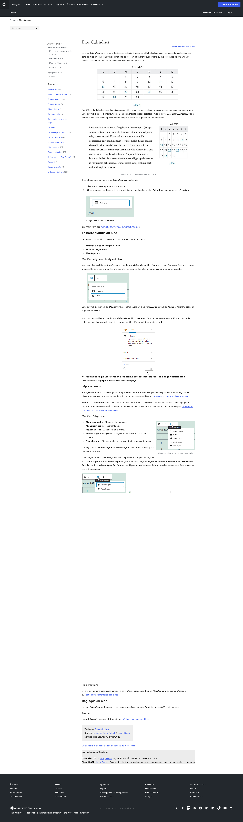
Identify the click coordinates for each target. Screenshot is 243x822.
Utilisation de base (56, 172)
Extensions (59, 792)
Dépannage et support (57, 132)
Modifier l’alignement (58, 63)
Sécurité (51, 162)
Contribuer (149, 784)
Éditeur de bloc (54, 99)
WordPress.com (198, 784)
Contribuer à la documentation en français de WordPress (108, 745)
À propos (14, 784)
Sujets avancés (54, 167)
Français (37, 808)
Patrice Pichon (102, 729)
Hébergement (16, 792)
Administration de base (57, 94)
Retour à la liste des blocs (183, 46)
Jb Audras (97, 733)
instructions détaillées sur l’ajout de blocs (119, 226)
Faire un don (151, 792)
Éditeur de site (54, 104)
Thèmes (58, 789)
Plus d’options (55, 67)
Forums (13, 13)
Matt (193, 789)
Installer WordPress (56, 142)
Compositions (61, 797)
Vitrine (57, 784)
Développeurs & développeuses (114, 792)
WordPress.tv (107, 797)
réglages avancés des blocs (136, 719)
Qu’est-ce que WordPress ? (59, 157)
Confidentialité (16, 797)
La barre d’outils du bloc (57, 48)
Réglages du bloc (54, 73)
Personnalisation (55, 152)
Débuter (51, 127)
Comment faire (54, 114)
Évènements (150, 789)
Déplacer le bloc (56, 58)
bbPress (194, 792)
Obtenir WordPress (229, 4)
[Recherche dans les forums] (37, 28)
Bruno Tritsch (109, 733)
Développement (55, 137)
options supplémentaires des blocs (102, 694)
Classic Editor (53, 109)
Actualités (14, 789)
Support (103, 789)
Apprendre (104, 784)
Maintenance (53, 147)
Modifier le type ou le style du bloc (102, 259)
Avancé (52, 76)
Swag (148, 797)
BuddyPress (196, 797)
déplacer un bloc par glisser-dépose (170, 396)
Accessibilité (53, 89)
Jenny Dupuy (124, 733)
